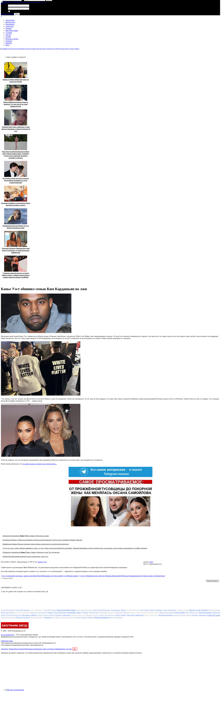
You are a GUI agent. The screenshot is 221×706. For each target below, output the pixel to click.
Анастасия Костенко (84, 610)
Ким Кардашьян (205, 612)
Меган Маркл (121, 615)
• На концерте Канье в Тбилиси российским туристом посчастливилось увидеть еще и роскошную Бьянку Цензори (42, 540)
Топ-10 (8, 35)
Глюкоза (50, 612)
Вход (7, 45)
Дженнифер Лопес (73, 612)
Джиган (85, 612)
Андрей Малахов (133, 610)
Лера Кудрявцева (56, 615)
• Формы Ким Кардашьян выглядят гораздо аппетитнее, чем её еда (25, 556)
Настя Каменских (151, 615)
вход (2, 3)
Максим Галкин (92, 615)
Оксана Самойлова (199, 615)
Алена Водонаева (22, 610)
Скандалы (9, 26)
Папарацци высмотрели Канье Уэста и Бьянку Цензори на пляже (16, 227)
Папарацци (10, 24)
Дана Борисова (60, 612)
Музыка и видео (12, 39)
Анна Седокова (155, 610)
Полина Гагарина (23, 617)
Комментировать (212, 581)
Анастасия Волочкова (66, 610)
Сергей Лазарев (81, 617)
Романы (9, 28)
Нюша (188, 615)
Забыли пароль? (7, 14)
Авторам (4, 649)
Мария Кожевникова (107, 615)
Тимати (91, 617)
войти (17, 14)
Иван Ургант (154, 612)
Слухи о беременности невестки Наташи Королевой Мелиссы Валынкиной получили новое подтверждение (122, 576)
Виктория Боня (7, 612)
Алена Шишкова (36, 610)
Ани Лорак (144, 610)
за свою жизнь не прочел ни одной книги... (40, 464)
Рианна (47, 617)
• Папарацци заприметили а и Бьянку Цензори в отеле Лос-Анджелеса (31, 552)
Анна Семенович (169, 610)
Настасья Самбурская (135, 615)
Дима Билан (93, 612)
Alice (151, 562)
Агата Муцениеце (8, 610)
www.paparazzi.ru (7, 635)
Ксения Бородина (14, 615)
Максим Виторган (78, 615)
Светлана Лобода (67, 617)
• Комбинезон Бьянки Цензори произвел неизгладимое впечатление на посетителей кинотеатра (35, 544)
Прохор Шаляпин (37, 617)
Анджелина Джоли (118, 610)
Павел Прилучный (8, 617)
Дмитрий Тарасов (106, 612)
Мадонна (66, 615)
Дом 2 (133, 612)
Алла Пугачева (50, 610)
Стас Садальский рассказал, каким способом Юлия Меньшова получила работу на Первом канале (40, 576)
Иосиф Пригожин (167, 612)
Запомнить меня (16, 11)
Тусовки (9, 33)
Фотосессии (10, 22)
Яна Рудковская (116, 617)
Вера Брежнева (214, 610)
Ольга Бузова (213, 615)
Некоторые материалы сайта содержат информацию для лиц (50, 649)
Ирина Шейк (180, 612)
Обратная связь (7, 641)
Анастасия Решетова (101, 610)
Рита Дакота (55, 617)
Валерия (204, 610)
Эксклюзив (10, 20)
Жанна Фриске (142, 612)
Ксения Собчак (29, 615)
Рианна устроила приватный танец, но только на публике (16, 81)
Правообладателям (16, 649)
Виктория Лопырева (38, 612)
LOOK (8, 37)
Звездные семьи (12, 30)
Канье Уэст (42, 562)
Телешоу (9, 41)
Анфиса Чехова (183, 610)
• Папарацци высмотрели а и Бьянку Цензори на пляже (25, 536)
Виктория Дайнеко (21, 612)
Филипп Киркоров (102, 617)
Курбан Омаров (42, 615)
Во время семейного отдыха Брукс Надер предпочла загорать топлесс (15, 204)
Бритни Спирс (195, 610)
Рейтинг (9, 43)
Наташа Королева (165, 615)
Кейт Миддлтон (192, 612)
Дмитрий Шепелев (122, 612)
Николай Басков (179, 615)
